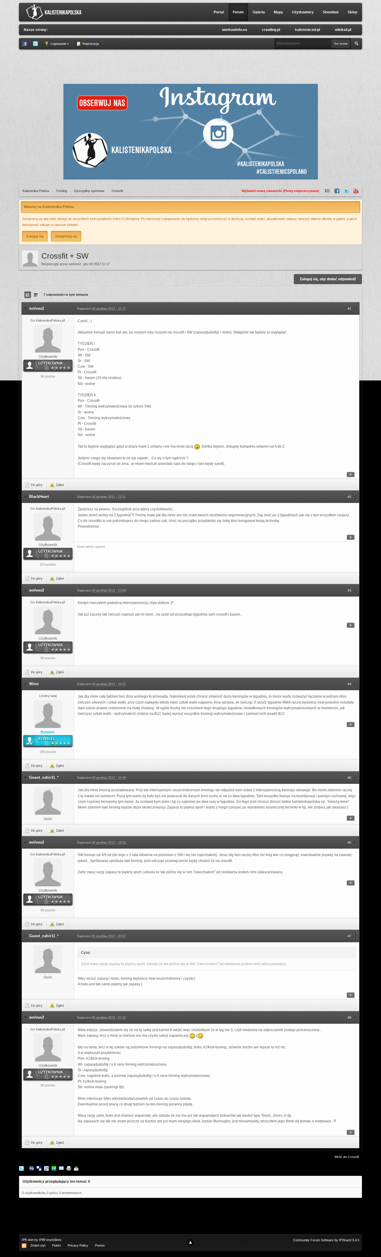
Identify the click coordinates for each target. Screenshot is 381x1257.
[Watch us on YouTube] (356, 190)
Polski (56, 1245)
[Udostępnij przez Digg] (31, 1168)
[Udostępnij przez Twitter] (21, 1168)
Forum (238, 12)
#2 (350, 496)
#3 (350, 590)
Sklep (352, 12)
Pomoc (100, 1245)
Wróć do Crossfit (347, 1157)
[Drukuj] (68, 1168)
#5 (350, 777)
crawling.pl (271, 30)
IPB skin (28, 1240)
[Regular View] (27, 295)
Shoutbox (331, 12)
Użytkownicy (303, 12)
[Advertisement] (190, 65)
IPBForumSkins (50, 1240)
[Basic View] (35, 295)
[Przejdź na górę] (190, 1242)
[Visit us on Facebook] (337, 190)
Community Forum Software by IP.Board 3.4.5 (326, 1240)
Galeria (259, 12)
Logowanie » (59, 43)
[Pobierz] (76, 1168)
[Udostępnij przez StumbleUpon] (53, 1168)
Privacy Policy (78, 1245)
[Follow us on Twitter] (346, 190)
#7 (350, 936)
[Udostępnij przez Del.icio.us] (39, 1168)
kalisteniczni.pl (307, 30)
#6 (350, 842)
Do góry (36, 485)
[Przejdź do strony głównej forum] (55, 12)
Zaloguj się (34, 236)
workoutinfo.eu (234, 30)
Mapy (278, 12)
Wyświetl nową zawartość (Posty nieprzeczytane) (280, 191)
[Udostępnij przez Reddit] (46, 1168)
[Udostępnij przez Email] (61, 1168)
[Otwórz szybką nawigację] (327, 190)
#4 (350, 684)
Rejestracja (90, 43)
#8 (350, 1017)
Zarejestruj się (66, 236)
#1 (350, 308)
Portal (219, 12)
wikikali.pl (343, 30)
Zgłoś (59, 485)
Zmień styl (37, 1245)
